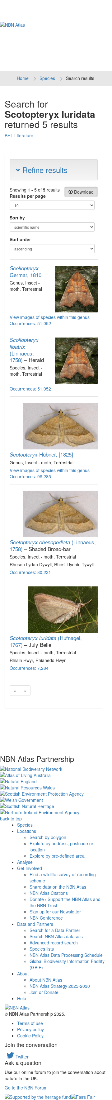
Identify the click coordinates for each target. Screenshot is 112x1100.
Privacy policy (30, 1029)
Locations (26, 831)
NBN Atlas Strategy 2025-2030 (60, 986)
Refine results (44, 169)
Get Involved (29, 868)
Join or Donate (44, 992)
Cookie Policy (30, 1035)
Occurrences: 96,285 (30, 476)
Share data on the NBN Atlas (58, 887)
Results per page (28, 196)
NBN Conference (46, 918)
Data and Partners (35, 924)
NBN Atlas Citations (49, 893)
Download (83, 192)
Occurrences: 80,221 (30, 572)
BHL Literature (19, 135)
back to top (11, 818)
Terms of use (30, 1023)
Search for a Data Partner (55, 930)
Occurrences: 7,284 (29, 668)
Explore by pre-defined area (57, 856)
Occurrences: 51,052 (30, 323)
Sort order (20, 239)
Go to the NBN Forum (26, 1088)
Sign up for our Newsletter (55, 911)
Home (23, 78)
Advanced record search (54, 942)
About (23, 973)
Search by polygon (48, 837)
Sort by (17, 217)
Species (47, 78)
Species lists (42, 949)
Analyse (25, 862)
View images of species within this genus (50, 317)
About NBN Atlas (46, 980)
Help (21, 998)
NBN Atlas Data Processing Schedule (66, 955)
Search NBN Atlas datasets (56, 936)
